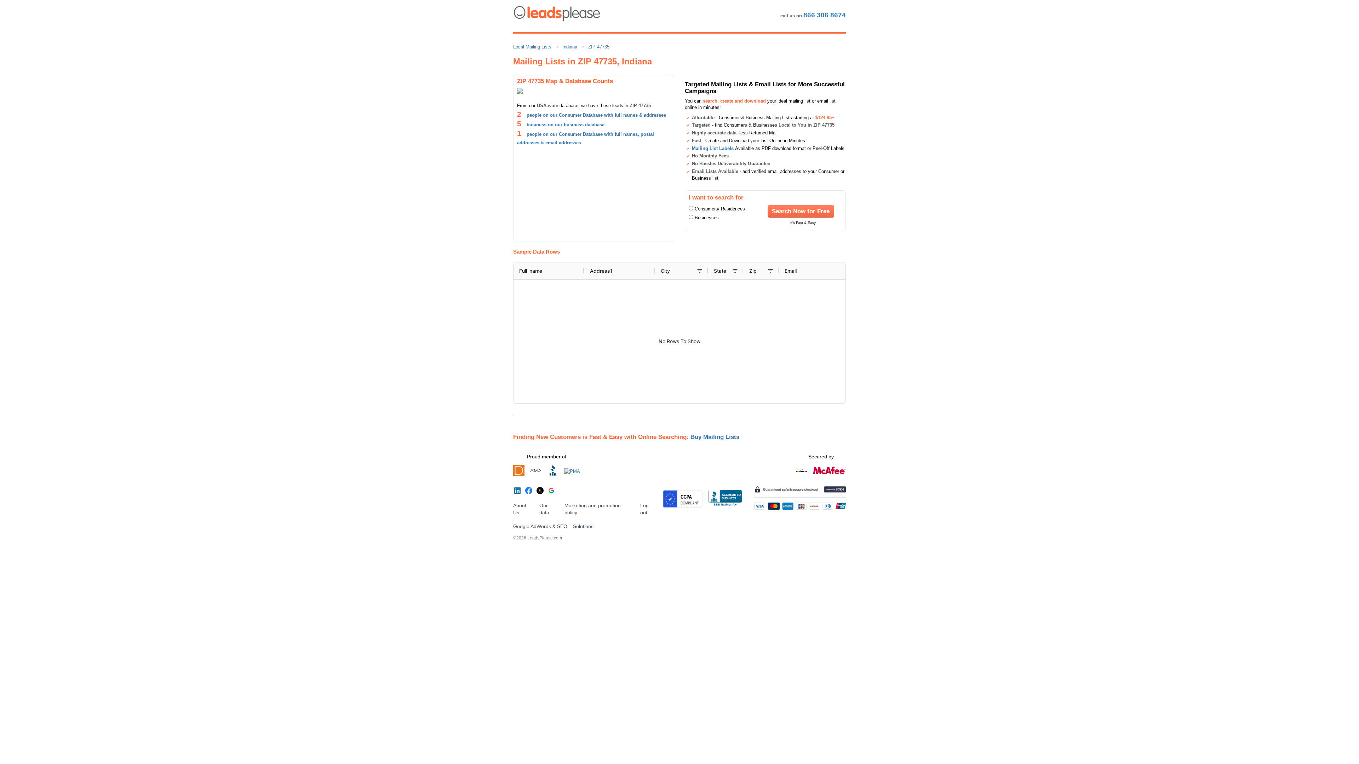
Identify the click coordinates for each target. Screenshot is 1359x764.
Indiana (569, 47)
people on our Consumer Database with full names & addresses (596, 115)
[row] (717, 270)
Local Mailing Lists (532, 47)
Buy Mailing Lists (714, 436)
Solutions (583, 526)
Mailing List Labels (713, 148)
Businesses (707, 217)
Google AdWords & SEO (540, 526)
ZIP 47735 (598, 47)
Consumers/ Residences (720, 209)
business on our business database (565, 124)
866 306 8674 (824, 15)
